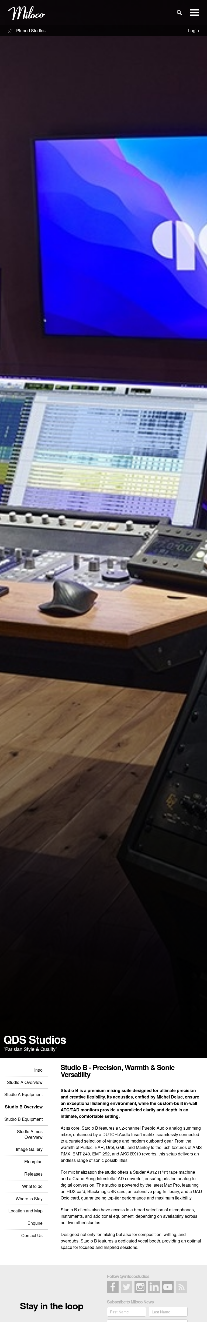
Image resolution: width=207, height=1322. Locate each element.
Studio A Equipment (23, 1094)
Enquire (35, 1223)
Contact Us (32, 1235)
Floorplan (33, 1161)
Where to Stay (29, 1198)
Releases (33, 1174)
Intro (38, 1070)
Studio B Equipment (23, 1119)
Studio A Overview (25, 1082)
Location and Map (25, 1211)
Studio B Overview (24, 1107)
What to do (32, 1186)
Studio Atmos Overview (30, 1134)
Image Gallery (29, 1149)
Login (193, 30)
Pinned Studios (30, 30)
